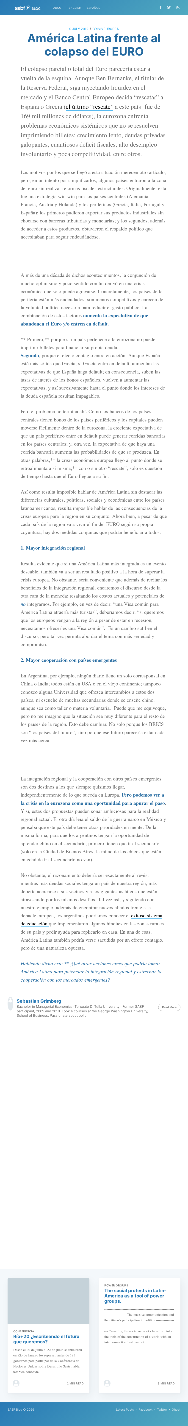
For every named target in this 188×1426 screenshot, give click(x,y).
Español (93, 7)
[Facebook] (161, 7)
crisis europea (105, 29)
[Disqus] (94, 1086)
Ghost (176, 1409)
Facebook (145, 1409)
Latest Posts (125, 1409)
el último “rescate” (89, 106)
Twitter (162, 1409)
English (75, 7)
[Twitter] (170, 7)
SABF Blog (15, 1409)
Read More (169, 1007)
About (58, 7)
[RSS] (178, 7)
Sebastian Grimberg (39, 1001)
